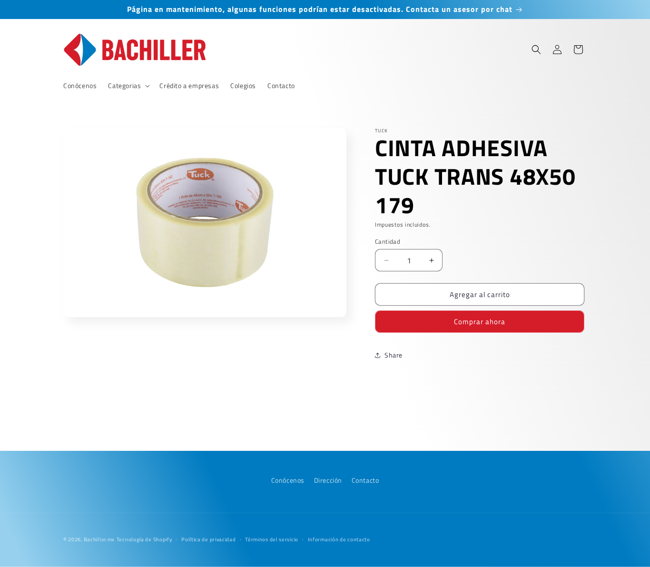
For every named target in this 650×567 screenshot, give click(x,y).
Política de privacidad (208, 539)
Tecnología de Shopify (144, 539)
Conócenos (288, 480)
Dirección (328, 480)
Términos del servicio (271, 539)
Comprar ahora (479, 321)
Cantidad (387, 241)
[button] (128, 86)
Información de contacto (339, 539)
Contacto (365, 480)
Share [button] (393, 355)
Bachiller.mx (99, 539)
